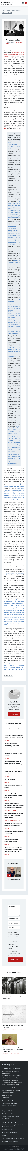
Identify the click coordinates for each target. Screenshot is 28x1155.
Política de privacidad (14, 1148)
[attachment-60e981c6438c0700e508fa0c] (14, 977)
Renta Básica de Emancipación (13, 729)
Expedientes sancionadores (9, 1113)
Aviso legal (6, 1148)
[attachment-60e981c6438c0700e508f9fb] (9, 1034)
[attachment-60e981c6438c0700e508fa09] (14, 1005)
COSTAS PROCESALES (10, 768)
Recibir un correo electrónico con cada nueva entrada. (14, 953)
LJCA (5, 750)
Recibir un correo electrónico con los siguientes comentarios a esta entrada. (14, 945)
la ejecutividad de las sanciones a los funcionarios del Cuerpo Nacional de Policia (14, 54)
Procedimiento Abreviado (8, 1029)
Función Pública (6, 1108)
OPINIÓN (6, 732)
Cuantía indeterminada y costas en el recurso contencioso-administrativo (13, 815)
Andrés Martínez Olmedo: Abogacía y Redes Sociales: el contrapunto (13, 795)
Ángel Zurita (5, 1053)
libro (5, 128)
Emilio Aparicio (18, 42)
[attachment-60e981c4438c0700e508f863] (14, 21)
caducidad (5, 1000)
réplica (7, 43)
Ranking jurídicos (9, 779)
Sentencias (12, 810)
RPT (4, 1030)
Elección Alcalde (12, 1053)
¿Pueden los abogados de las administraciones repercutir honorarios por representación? (13, 763)
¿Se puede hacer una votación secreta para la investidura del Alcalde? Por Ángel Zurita (13, 849)
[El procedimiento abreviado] (14, 868)
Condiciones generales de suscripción (16, 1149)
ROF (18, 1053)
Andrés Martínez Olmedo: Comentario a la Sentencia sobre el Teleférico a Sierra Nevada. (14, 805)
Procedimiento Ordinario (19, 1029)
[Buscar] (26, 3)
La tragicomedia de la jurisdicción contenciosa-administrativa (11, 745)
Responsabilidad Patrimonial (9, 1111)
